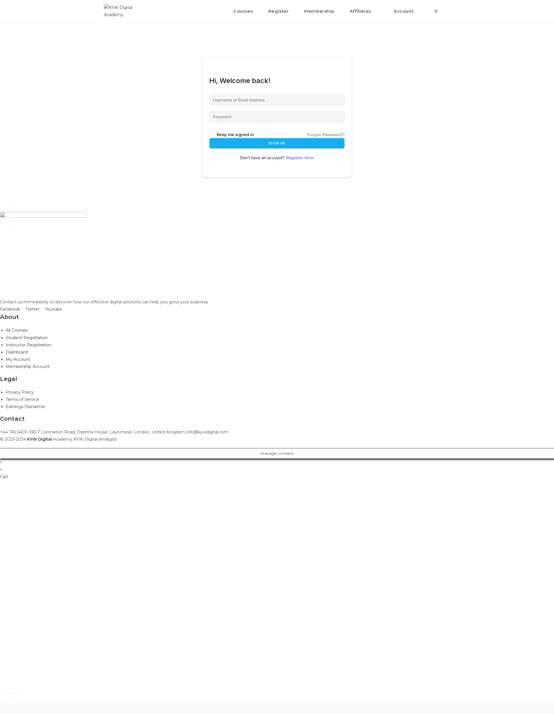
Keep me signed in (235, 134)
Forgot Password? (326, 134)
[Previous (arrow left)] (2, 700)
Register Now (300, 157)
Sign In (277, 143)
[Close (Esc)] (2, 693)
